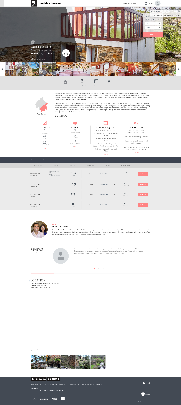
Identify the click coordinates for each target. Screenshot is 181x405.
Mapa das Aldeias (36, 384)
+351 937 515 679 (37, 390)
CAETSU (148, 401)
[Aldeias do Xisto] (47, 3)
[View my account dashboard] (158, 3)
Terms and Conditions (50, 384)
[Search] (140, 4)
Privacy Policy (63, 384)
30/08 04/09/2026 (153, 19)
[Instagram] (149, 383)
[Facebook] (144, 383)
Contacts (99, 384)
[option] (90, 34)
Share (53, 54)
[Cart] (146, 3)
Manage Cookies (75, 384)
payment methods (88, 384)
